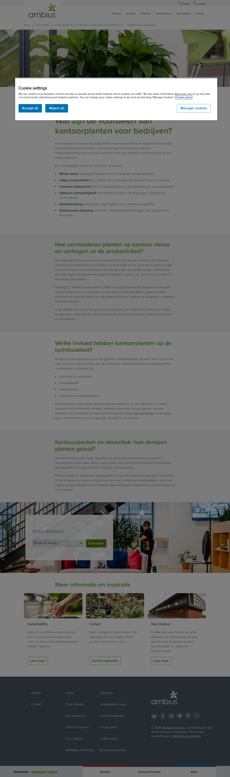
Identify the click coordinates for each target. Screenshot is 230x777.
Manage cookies (193, 108)
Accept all (30, 108)
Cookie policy (184, 97)
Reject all (56, 108)
